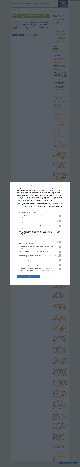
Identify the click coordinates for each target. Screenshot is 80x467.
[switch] (59, 216)
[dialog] (40, 233)
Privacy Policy (48, 282)
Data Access (40, 282)
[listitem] (40, 212)
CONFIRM (29, 276)
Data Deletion (31, 282)
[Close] (67, 185)
